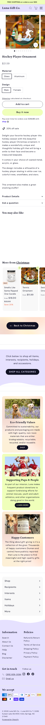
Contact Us (7, 646)
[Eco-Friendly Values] (22, 409)
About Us (6, 642)
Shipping (6, 98)
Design (6, 84)
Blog (4, 654)
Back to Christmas (24, 325)
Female (17, 90)
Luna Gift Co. (11, 8)
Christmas (22, 262)
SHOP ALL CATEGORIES (22, 371)
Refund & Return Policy (32, 639)
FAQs (4, 650)
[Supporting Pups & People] (22, 466)
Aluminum (19, 76)
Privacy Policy (30, 653)
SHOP (22, 447)
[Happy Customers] (22, 524)
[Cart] (36, 8)
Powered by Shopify (10, 719)
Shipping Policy (31, 649)
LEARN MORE (22, 505)
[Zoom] (35, 45)
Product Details (10, 196)
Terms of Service (32, 645)
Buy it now (22, 112)
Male (6, 90)
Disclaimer (7, 658)
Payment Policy (31, 657)
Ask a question (10, 203)
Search (5, 638)
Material (6, 71)
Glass (7, 76)
